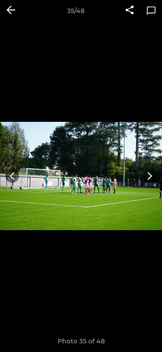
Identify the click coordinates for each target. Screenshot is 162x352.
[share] (129, 11)
